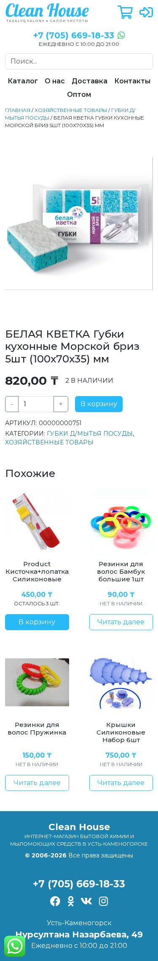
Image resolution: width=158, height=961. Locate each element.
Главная (17, 110)
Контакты (132, 81)
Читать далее (121, 622)
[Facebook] (55, 902)
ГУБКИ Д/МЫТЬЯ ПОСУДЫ (90, 433)
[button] (125, 12)
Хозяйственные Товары (71, 110)
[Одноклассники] (70, 902)
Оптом (79, 94)
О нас (55, 81)
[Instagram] (103, 902)
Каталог (23, 81)
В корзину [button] (37, 622)
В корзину (98, 404)
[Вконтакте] (86, 902)
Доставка (89, 81)
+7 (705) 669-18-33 (79, 884)
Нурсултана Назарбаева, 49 (79, 934)
